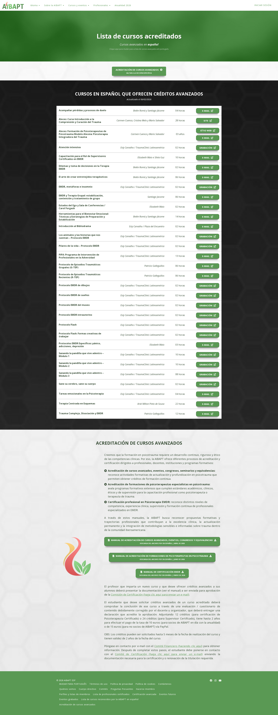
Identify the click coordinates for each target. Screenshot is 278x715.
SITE (206, 120)
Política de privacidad (121, 684)
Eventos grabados (68, 699)
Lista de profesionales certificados (111, 694)
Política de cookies (145, 684)
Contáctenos (164, 684)
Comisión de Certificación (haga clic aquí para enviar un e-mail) (150, 594)
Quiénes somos (67, 689)
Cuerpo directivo (87, 689)
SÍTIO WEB (206, 130)
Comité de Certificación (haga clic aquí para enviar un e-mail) (158, 654)
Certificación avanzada (144, 694)
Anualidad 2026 (123, 5)
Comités (103, 689)
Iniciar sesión (262, 5)
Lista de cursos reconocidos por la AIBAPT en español (110, 699)
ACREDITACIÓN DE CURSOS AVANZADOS (137, 71)
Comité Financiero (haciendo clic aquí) (178, 646)
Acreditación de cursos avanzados (77, 704)
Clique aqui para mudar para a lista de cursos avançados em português (139, 49)
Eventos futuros (167, 694)
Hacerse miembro (145, 689)
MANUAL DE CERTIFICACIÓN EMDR (162, 573)
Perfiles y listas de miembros (74, 694)
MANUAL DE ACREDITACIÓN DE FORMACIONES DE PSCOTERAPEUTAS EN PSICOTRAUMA (162, 557)
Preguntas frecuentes (122, 689)
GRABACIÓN (205, 147)
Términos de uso (98, 684)
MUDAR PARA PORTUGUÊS (73, 684)
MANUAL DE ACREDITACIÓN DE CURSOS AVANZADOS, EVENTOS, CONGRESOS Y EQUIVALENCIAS (162, 541)
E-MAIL (206, 110)
